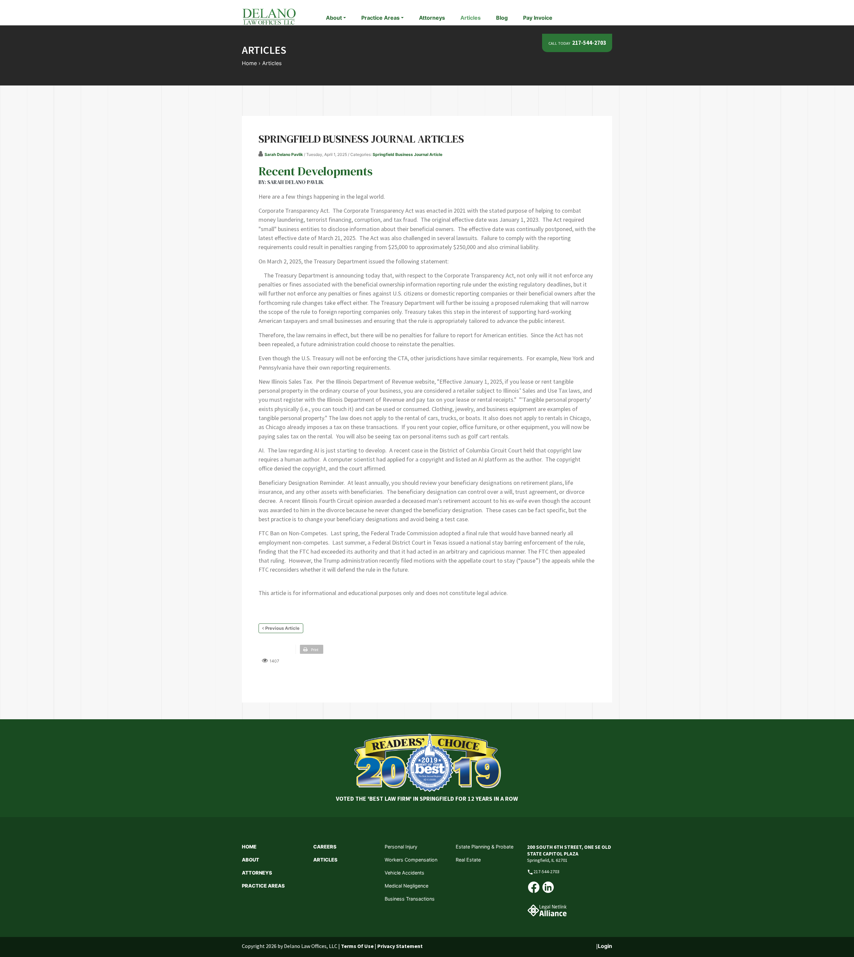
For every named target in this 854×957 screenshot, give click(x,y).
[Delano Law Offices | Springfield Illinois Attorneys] (269, 16)
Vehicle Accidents (404, 873)
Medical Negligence (406, 886)
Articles (470, 17)
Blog (502, 17)
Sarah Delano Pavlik (284, 154)
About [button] (334, 17)
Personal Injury (401, 846)
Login (605, 946)
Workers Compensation (411, 860)
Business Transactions (410, 899)
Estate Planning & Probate (484, 846)
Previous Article (282, 628)
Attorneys (432, 17)
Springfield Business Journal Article (407, 154)
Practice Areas (263, 886)
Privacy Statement (400, 946)
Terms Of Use (357, 946)
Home (249, 846)
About (250, 860)
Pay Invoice (537, 17)
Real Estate (468, 860)
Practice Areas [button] (380, 17)
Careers (325, 846)
